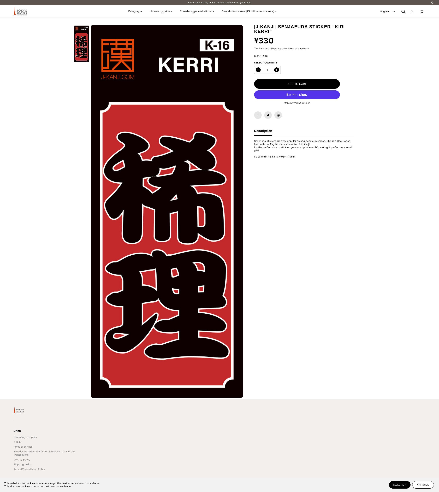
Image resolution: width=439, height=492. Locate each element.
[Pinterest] (278, 115)
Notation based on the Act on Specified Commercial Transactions (44, 453)
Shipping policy (23, 464)
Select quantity (265, 62)
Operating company (25, 437)
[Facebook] (258, 115)
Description (263, 131)
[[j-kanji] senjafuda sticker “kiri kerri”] (167, 211)
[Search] (403, 11)
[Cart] (421, 11)
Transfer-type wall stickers (197, 11)
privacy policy (22, 459)
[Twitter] (268, 115)
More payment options (297, 102)
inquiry (17, 441)
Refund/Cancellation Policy (29, 469)
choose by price (160, 11)
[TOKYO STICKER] (20, 11)
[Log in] (412, 11)
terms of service (23, 446)
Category (134, 11)
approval (423, 484)
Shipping (276, 48)
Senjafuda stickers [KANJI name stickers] (248, 11)
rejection (399, 484)
